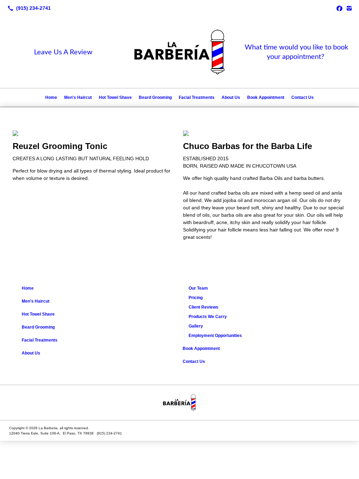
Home (51, 97)
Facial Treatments (197, 97)
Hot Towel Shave (115, 97)
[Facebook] (339, 8)
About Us (231, 97)
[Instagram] (349, 8)
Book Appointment (265, 97)
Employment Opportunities (215, 335)
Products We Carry (208, 316)
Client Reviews (203, 307)
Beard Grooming (155, 97)
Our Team (198, 288)
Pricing (196, 297)
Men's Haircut (78, 97)
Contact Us (302, 97)
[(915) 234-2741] (28, 8)
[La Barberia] (179, 402)
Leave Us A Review (63, 52)
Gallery (196, 326)
